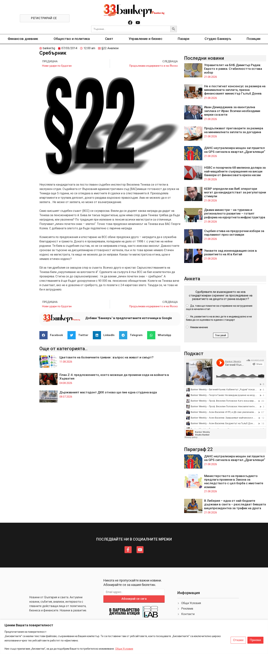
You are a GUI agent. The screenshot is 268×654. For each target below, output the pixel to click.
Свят (109, 39)
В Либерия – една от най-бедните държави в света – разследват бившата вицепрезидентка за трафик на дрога (235, 504)
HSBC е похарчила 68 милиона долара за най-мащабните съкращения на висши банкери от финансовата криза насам (235, 171)
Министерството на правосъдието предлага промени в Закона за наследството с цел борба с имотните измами (233, 481)
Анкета (192, 278)
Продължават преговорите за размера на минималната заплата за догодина (233, 130)
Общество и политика (72, 39)
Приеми (255, 640)
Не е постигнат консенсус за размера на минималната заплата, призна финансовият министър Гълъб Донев (234, 89)
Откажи (238, 640)
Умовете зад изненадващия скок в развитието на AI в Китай (230, 252)
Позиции (253, 39)
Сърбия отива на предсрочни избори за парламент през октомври (234, 232)
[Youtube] (138, 23)
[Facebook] (130, 23)
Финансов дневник (23, 39)
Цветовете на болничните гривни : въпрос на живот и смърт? (106, 357)
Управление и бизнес (145, 39)
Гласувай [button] (220, 335)
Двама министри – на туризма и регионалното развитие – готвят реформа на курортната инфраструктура (234, 213)
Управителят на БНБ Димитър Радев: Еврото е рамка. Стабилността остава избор (233, 68)
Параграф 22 (198, 449)
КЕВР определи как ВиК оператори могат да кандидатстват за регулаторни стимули (235, 192)
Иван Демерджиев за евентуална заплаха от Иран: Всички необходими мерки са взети (232, 110)
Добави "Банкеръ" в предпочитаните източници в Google (128, 318)
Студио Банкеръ (218, 39)
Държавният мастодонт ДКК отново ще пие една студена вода (108, 392)
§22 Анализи (110, 48)
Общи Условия (124, 648)
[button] (52, 335)
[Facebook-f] (128, 549)
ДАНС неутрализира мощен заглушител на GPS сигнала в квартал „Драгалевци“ (234, 149)
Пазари (183, 39)
